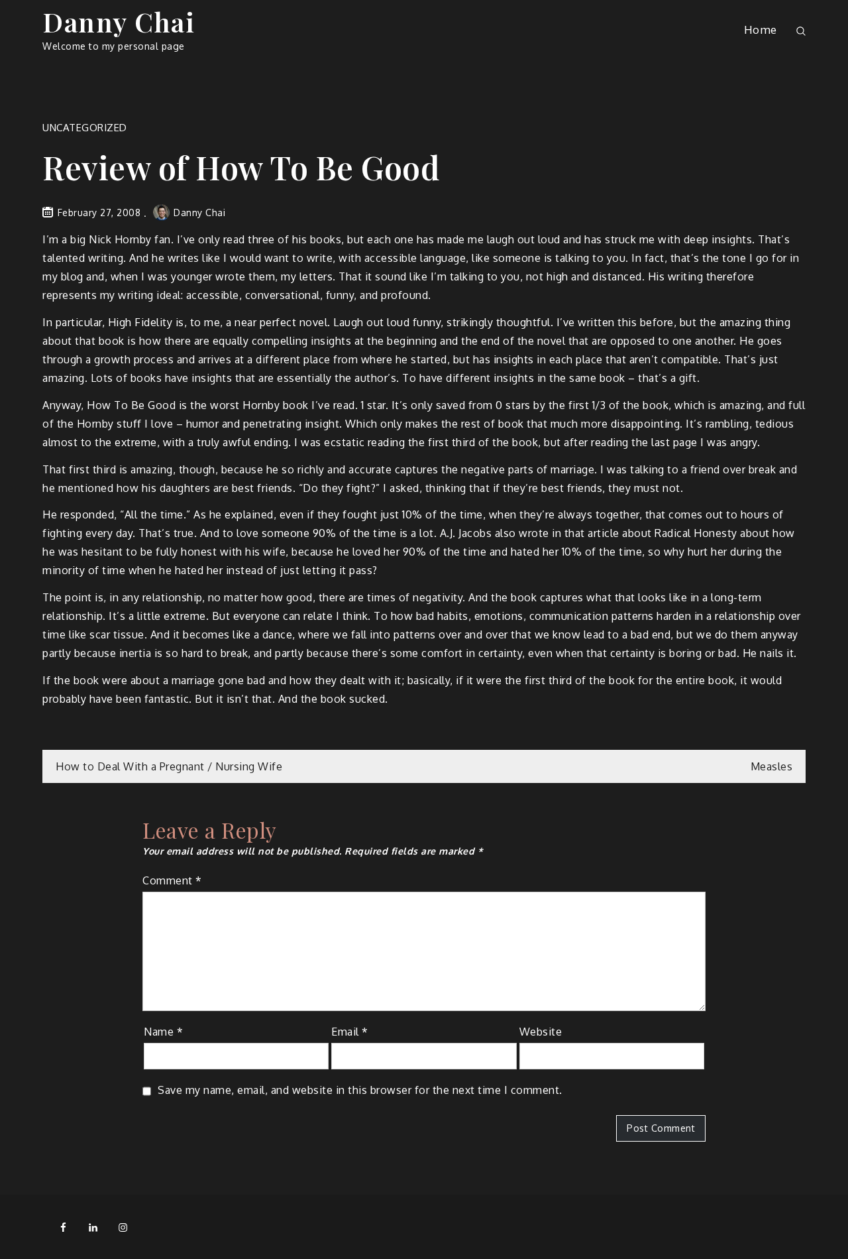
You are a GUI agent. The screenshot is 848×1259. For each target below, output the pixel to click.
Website (540, 1031)
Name (163, 1031)
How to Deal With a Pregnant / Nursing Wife (169, 766)
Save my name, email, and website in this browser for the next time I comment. (360, 1090)
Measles (772, 766)
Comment (172, 880)
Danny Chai (118, 21)
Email (349, 1031)
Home (760, 29)
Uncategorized (84, 127)
